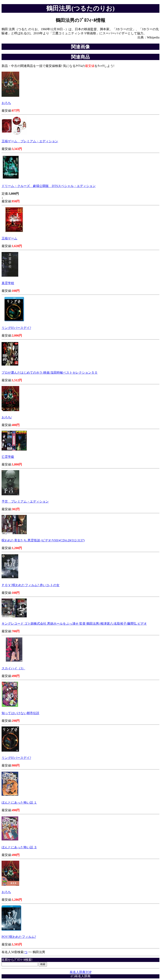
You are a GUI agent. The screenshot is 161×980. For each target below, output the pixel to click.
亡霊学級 (8, 456)
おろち (6, 103)
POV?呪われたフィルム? (19, 936)
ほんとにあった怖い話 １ (19, 802)
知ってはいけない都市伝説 (20, 713)
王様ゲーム (9, 238)
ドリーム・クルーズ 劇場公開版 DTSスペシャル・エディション (49, 186)
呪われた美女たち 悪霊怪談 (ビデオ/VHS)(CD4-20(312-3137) (43, 540)
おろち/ (7, 417)
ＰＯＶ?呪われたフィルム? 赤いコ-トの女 (30, 585)
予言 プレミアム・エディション (25, 501)
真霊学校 (8, 283)
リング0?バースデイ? (16, 327)
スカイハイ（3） (13, 668)
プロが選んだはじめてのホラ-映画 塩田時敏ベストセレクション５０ (50, 372)
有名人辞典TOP (80, 972)
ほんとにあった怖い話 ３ (19, 847)
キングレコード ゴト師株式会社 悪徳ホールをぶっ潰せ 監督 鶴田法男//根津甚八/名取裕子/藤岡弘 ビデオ (74, 623)
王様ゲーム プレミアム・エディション (30, 141)
